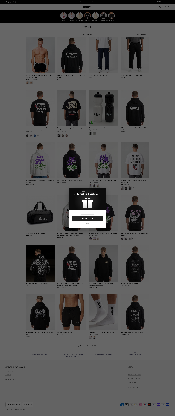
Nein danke (87, 223)
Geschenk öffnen (87, 218)
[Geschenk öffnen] (87, 202)
